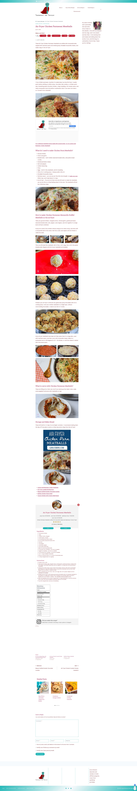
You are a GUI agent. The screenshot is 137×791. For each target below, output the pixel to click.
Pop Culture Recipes (70, 7)
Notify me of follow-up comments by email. (48, 747)
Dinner (37, 23)
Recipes (40, 23)
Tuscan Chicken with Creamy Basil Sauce (48, 495)
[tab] (55, 705)
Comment (39, 721)
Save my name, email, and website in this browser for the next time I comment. (55, 744)
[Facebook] (66, 788)
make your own (73, 176)
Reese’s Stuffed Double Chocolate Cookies (48, 491)
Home (3, 788)
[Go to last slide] (38, 693)
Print (48, 528)
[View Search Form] (100, 9)
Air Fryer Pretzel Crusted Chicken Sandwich (69, 668)
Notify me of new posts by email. (45, 750)
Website (68, 740)
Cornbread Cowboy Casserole (69, 698)
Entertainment (77, 11)
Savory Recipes (46, 23)
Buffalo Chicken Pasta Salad (45, 493)
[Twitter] (68, 788)
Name (38, 740)
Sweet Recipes (30, 788)
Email (53, 740)
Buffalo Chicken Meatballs (69, 656)
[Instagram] (71, 788)
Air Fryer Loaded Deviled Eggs (46, 489)
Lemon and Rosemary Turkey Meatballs (48, 487)
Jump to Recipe (40, 39)
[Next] (76, 693)
